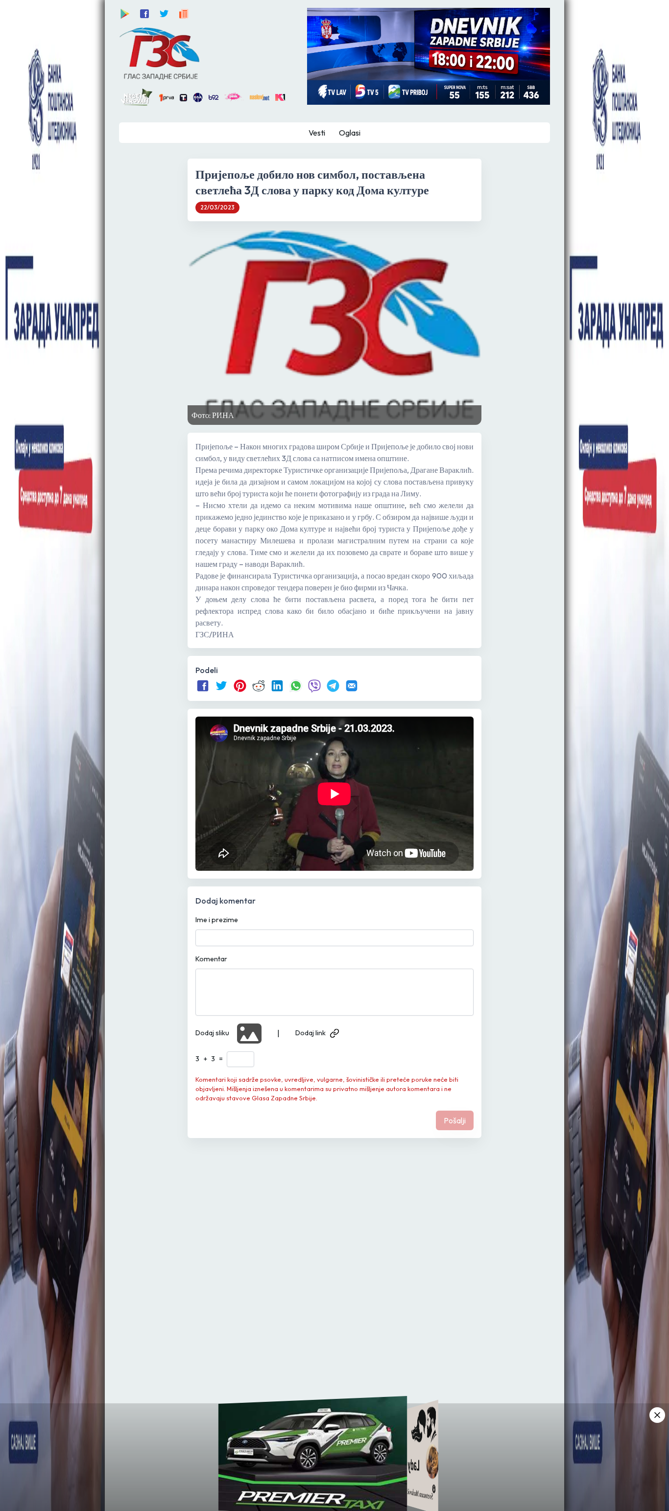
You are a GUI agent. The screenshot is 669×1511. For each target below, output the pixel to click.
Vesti (317, 133)
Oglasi (349, 133)
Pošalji (455, 1120)
